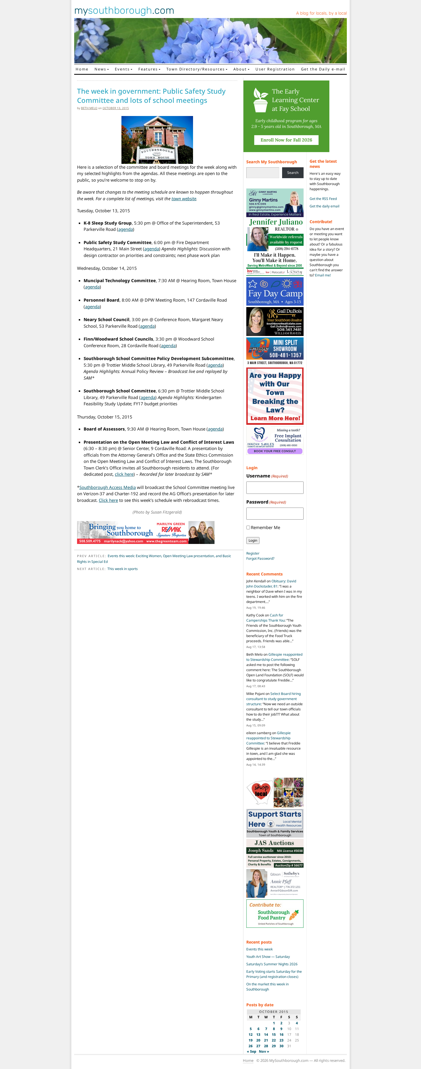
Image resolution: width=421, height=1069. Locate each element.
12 (251, 1034)
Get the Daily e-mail (323, 69)
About (240, 69)
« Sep (251, 1051)
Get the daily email (324, 206)
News (100, 69)
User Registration (275, 69)
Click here (108, 500)
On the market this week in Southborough (267, 987)
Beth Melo (89, 108)
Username (267, 476)
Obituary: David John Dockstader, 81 (271, 584)
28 (266, 1046)
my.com (124, 10)
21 (266, 1040)
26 (251, 1046)
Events (122, 69)
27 (258, 1046)
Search (292, 172)
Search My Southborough (271, 161)
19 (251, 1040)
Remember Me (265, 527)
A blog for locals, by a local (321, 13)
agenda (125, 229)
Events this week (259, 949)
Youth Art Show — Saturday (268, 956)
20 (258, 1040)
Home (82, 69)
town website (184, 198)
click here (124, 474)
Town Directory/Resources (195, 69)
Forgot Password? (260, 558)
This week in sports (122, 568)
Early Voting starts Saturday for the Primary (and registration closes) (274, 974)
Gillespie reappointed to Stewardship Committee (274, 657)
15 (274, 1034)
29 (274, 1046)
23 (282, 1040)
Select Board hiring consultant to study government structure (273, 698)
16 (282, 1034)
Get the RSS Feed (323, 198)
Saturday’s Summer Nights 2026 (272, 964)
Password (266, 502)
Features (148, 69)
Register (252, 553)
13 (258, 1034)
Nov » (264, 1051)
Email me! (323, 275)
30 (282, 1046)
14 (266, 1034)
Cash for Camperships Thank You (265, 618)
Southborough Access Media (107, 487)
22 (274, 1040)
